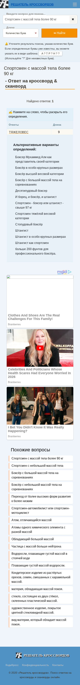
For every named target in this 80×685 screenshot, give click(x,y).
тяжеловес (18, 132)
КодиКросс (12, 665)
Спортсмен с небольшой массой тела (37, 465)
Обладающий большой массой (33, 539)
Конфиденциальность (35, 665)
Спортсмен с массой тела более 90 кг (37, 458)
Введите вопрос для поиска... (26, 14)
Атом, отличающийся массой (32, 520)
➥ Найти (59, 33)
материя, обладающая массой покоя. (37, 589)
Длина (10, 27)
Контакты (57, 665)
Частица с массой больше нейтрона (36, 546)
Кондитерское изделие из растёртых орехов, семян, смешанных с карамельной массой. (41, 577)
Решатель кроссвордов (32, 4)
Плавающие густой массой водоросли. (38, 565)
